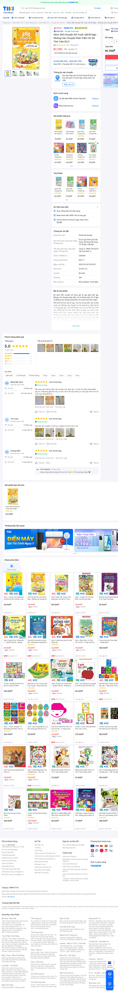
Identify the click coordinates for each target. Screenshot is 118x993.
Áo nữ (33, 921)
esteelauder (16, 906)
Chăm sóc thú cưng (66, 975)
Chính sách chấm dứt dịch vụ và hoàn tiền (75, 875)
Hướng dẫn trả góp (8, 866)
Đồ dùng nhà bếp (7, 987)
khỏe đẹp (48, 12)
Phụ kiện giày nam (41, 968)
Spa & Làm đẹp (103, 963)
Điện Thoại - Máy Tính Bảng (13, 955)
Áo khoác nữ (46, 923)
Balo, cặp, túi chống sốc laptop (73, 922)
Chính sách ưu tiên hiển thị (71, 866)
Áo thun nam (35, 935)
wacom (105, 906)
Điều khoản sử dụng (41, 861)
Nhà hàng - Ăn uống (99, 965)
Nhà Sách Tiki (94, 983)
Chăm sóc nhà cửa (14, 951)
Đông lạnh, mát (16, 942)
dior (9, 906)
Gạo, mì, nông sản (12, 944)
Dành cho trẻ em (11, 948)
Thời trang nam (37, 932)
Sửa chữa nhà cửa (69, 960)
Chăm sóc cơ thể (11, 972)
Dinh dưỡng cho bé (12, 926)
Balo (61, 921)
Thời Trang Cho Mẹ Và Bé (10, 921)
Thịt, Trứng (12, 938)
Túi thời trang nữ (37, 974)
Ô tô (100, 977)
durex (48, 906)
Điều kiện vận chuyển (42, 872)
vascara (4, 906)
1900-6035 (11, 845)
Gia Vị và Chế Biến (70, 979)
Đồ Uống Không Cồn (71, 983)
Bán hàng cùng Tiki (69, 848)
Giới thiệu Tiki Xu (40, 864)
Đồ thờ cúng (67, 967)
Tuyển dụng (39, 850)
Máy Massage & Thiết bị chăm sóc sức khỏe (15, 972)
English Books (100, 987)
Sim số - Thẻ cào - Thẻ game (106, 969)
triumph (80, 906)
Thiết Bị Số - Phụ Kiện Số (98, 941)
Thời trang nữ (36, 918)
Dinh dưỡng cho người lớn (13, 928)
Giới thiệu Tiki (39, 845)
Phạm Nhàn (75, 31)
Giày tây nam (45, 964)
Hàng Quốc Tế (94, 918)
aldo (75, 906)
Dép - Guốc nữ (45, 952)
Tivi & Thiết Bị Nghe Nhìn (100, 935)
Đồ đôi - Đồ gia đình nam (46, 940)
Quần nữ (44, 921)
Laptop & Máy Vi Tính (104, 932)
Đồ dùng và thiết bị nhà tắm (73, 963)
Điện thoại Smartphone (9, 958)
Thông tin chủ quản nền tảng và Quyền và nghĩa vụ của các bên (75, 879)
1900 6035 (11, 897)
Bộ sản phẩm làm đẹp (14, 980)
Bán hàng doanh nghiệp (42, 870)
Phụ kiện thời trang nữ (67, 929)
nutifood (87, 906)
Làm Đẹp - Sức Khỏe (10, 965)
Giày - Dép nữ (36, 950)
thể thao (68, 12)
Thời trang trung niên (42, 928)
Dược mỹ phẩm (20, 981)
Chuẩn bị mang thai (12, 932)
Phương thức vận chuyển (10, 858)
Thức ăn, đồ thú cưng (12, 949)
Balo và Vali (64, 918)
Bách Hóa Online (66, 973)
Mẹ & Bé (101, 928)
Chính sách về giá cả (69, 856)
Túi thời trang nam (38, 982)
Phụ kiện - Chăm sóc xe (97, 975)
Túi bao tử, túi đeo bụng (48, 986)
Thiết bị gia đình (19, 987)
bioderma (54, 906)
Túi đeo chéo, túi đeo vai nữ (40, 976)
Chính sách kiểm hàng (9, 860)
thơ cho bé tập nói (80, 12)
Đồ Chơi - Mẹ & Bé (9, 918)
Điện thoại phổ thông (12, 960)
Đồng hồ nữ (71, 937)
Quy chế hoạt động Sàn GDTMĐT (74, 845)
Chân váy (45, 925)
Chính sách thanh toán (70, 864)
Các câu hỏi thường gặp (9, 849)
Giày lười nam (35, 964)
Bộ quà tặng (69, 985)
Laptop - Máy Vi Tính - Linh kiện (73, 943)
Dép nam (41, 966)
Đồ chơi (22, 921)
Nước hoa (9, 979)
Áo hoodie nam (40, 938)
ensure (42, 906)
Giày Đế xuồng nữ (44, 958)
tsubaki (31, 908)
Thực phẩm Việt (19, 940)
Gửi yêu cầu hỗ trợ (8, 852)
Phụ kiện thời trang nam (72, 930)
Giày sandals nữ (42, 954)
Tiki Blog (38, 848)
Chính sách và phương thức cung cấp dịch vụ (75, 870)
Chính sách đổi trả (7, 863)
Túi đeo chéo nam (42, 985)
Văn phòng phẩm (105, 985)
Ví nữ (52, 976)
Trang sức (63, 937)
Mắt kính (78, 929)
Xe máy (95, 977)
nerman (99, 906)
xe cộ (33, 12)
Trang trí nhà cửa (65, 958)
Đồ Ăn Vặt (67, 981)
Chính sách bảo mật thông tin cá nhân (47, 856)
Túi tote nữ (43, 978)
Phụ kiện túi (51, 978)
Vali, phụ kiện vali (80, 923)
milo (63, 906)
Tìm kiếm (97, 8)
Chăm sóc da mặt (7, 968)
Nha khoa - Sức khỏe (101, 967)
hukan (18, 908)
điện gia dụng (24, 12)
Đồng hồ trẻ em (81, 939)
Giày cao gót (35, 952)
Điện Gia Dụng (7, 985)
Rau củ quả (9, 940)
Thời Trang (106, 921)
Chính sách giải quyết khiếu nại (45, 859)
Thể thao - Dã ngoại (98, 925)
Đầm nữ (38, 921)
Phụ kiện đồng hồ (69, 939)
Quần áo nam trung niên (43, 944)
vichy (23, 908)
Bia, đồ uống (9, 946)
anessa (111, 906)
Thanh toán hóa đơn (95, 961)
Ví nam (33, 985)
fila (27, 908)
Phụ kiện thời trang (67, 927)
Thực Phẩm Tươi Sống (10, 936)
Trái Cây (4, 938)
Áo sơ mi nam (43, 937)
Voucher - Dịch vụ (96, 959)
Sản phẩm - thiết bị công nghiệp (102, 933)
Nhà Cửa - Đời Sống (68, 955)
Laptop (78, 951)
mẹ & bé (40, 12)
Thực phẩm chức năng (12, 970)
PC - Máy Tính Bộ (69, 951)
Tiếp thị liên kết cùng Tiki (43, 867)
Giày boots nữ (38, 956)
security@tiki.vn (18, 874)
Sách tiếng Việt (94, 985)
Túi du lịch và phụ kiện (71, 921)
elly (60, 906)
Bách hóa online (98, 930)
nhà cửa (56, 12)
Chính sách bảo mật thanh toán (45, 853)
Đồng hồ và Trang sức (68, 935)
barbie (32, 906)
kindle (93, 906)
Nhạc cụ (75, 967)
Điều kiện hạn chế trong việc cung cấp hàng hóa (75, 860)
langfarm (12, 908)
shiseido (5, 908)
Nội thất (69, 961)
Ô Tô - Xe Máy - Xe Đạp (98, 973)
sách (62, 12)
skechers (69, 906)
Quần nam (43, 935)
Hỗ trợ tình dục (18, 979)
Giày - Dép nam (37, 962)
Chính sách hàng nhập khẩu (11, 869)
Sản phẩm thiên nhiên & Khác (13, 974)
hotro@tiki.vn (18, 872)
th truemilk (24, 906)
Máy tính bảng (11, 961)
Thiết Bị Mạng (71, 949)
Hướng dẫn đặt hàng (8, 855)
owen (37, 906)
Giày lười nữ (48, 956)
